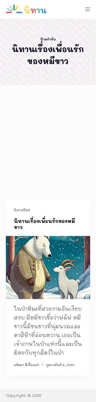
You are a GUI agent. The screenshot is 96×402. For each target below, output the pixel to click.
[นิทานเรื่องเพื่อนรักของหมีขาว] (48, 267)
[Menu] (87, 9)
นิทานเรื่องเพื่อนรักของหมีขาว (44, 224)
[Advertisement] (48, 149)
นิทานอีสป (22, 210)
